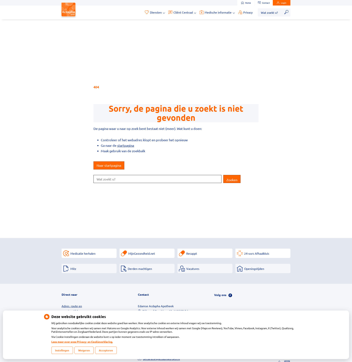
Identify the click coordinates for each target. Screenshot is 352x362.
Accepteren (106, 350)
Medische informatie (218, 12)
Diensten (156, 12)
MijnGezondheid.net (141, 253)
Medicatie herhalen (83, 253)
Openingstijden (254, 268)
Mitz (73, 268)
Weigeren (84, 350)
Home (248, 2)
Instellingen (62, 350)
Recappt (191, 253)
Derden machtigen (140, 268)
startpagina (125, 145)
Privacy (248, 12)
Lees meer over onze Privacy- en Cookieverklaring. (82, 341)
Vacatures (192, 268)
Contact (266, 2)
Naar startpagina (109, 165)
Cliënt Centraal (183, 12)
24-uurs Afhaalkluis (256, 253)
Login (283, 2)
